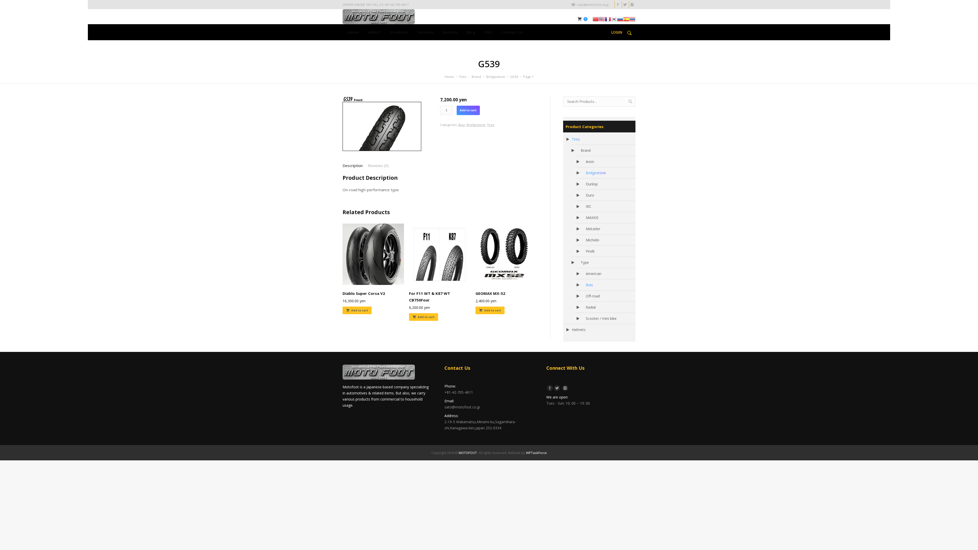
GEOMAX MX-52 (490, 293)
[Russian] (620, 18)
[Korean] (614, 18)
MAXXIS (592, 217)
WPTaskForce (536, 452)
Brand (476, 76)
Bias (461, 124)
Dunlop (592, 184)
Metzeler (593, 228)
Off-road (593, 296)
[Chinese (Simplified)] (596, 18)
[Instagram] (632, 5)
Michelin (592, 240)
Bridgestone (495, 76)
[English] (602, 18)
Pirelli (590, 251)
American (593, 273)
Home (449, 76)
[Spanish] (626, 18)
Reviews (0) (378, 165)
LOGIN (616, 32)
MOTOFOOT (468, 452)
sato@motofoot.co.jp (462, 407)
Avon (590, 161)
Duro (590, 195)
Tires (463, 76)
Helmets (579, 329)
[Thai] (632, 18)
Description (353, 165)
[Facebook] (618, 5)
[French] (608, 18)
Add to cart (468, 110)
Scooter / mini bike (601, 318)
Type (585, 262)
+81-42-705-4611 (458, 392)
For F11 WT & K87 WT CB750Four (429, 296)
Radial (591, 307)
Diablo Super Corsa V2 (364, 293)
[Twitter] (625, 5)
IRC (588, 206)
